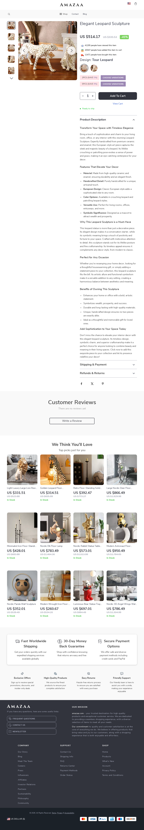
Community (23, 803)
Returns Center (67, 766)
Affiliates (22, 780)
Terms (54, 813)
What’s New (108, 761)
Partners (22, 789)
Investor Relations (27, 785)
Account (106, 766)
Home (105, 752)
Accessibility (69, 813)
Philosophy (23, 799)
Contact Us (65, 752)
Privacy (60, 813)
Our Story (22, 752)
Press (20, 771)
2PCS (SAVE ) (89, 78)
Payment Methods (69, 771)
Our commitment (80, 727)
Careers (21, 766)
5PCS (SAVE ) (89, 84)
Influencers (23, 775)
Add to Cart (117, 96)
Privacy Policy (109, 771)
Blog (85, 14)
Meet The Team (25, 761)
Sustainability (24, 794)
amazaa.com (78, 713)
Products (106, 757)
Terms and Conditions (112, 775)
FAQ (62, 761)
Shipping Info (66, 757)
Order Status (66, 775)
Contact (75, 14)
